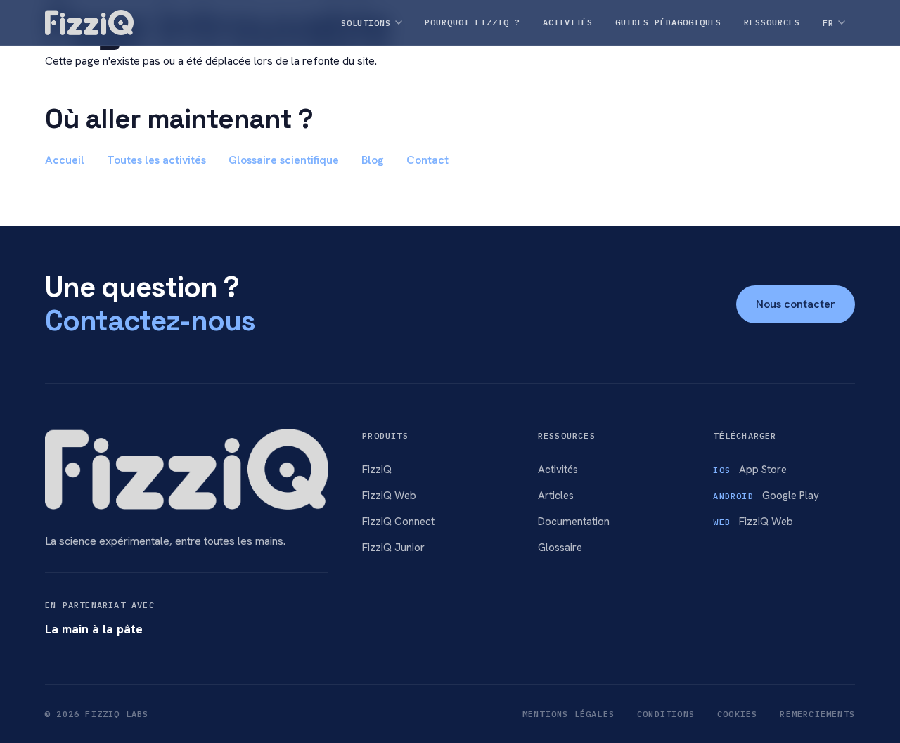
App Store (750, 470)
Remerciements (817, 714)
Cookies (737, 714)
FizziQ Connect (398, 522)
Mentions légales (568, 714)
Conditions (666, 714)
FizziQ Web (389, 496)
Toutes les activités (156, 160)
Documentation (574, 522)
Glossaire (560, 548)
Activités (558, 470)
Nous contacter (795, 304)
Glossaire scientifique (284, 160)
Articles (556, 496)
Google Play (765, 496)
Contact (427, 160)
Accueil (64, 160)
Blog (372, 160)
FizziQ (377, 470)
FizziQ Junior (393, 548)
